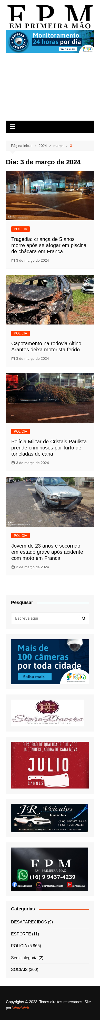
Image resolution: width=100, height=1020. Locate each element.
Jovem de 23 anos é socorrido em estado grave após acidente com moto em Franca (47, 552)
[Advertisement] (50, 88)
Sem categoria (24, 958)
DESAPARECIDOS (29, 922)
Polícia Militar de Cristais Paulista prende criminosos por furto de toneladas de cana (49, 448)
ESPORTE (21, 934)
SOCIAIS (19, 969)
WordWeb (20, 1008)
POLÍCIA (20, 229)
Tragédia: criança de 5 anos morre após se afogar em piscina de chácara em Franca (48, 245)
